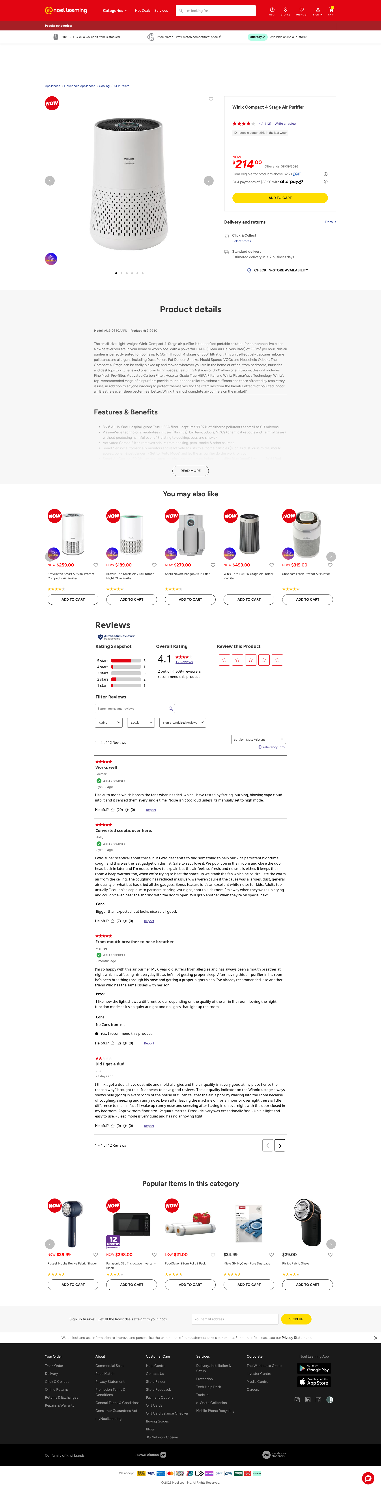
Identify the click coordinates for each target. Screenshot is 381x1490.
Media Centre (257, 1381)
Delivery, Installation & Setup (213, 1368)
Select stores (241, 241)
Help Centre (155, 1366)
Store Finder (155, 1381)
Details (330, 222)
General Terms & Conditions (117, 1403)
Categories (113, 10)
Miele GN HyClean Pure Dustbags (247, 1263)
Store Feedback (158, 1389)
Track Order (54, 1366)
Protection (204, 1379)
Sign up (296, 1319)
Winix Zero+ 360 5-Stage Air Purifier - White (248, 576)
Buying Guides (157, 1421)
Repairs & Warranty (59, 1405)
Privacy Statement (110, 1381)
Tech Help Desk (208, 1387)
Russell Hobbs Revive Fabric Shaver (72, 1263)
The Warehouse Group (264, 1366)
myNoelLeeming (108, 1419)
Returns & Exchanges (61, 1397)
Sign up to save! (82, 1319)
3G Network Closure (162, 1437)
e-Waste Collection (211, 1403)
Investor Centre (259, 1373)
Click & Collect (57, 1381)
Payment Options (159, 1397)
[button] (318, 11)
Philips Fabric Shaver (296, 1263)
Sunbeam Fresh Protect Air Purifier (306, 574)
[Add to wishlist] (211, 99)
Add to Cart (280, 198)
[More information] (325, 174)
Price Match (104, 1373)
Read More (191, 471)
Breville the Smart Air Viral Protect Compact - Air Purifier (71, 576)
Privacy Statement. (297, 1338)
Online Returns (56, 1389)
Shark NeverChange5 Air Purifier (187, 574)
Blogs (150, 1429)
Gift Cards (154, 1405)
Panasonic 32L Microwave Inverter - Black (131, 1266)
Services (161, 10)
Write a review (286, 123)
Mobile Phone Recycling (215, 1411)
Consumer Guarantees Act (116, 1411)
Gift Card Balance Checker (167, 1413)
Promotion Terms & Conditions (110, 1392)
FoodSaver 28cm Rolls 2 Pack (185, 1263)
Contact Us (155, 1373)
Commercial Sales (109, 1366)
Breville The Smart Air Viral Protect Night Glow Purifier (130, 576)
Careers (253, 1389)
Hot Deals (142, 10)
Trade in (202, 1395)
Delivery (51, 1373)
